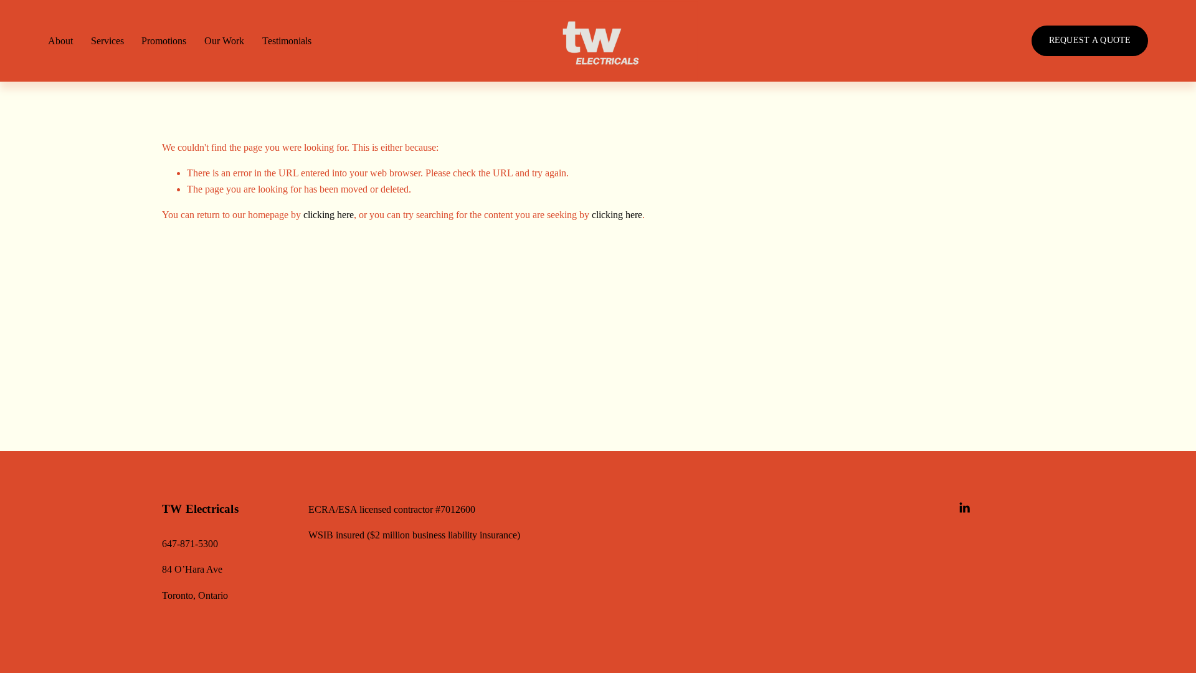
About (60, 41)
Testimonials (286, 41)
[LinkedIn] (964, 508)
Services (107, 41)
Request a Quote (1090, 40)
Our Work (224, 41)
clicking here (328, 214)
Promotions (163, 41)
